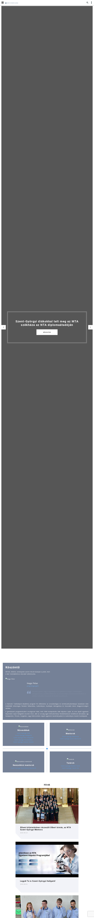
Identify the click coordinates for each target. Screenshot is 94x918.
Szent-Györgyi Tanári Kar (70, 768)
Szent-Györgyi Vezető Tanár (70, 766)
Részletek (47, 332)
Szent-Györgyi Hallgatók (23, 735)
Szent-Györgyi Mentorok (70, 736)
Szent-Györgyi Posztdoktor (23, 740)
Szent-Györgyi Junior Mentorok (70, 739)
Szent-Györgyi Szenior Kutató (23, 742)
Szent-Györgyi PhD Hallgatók (23, 737)
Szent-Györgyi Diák (23, 733)
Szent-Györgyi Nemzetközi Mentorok (23, 768)
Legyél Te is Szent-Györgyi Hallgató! (38, 881)
